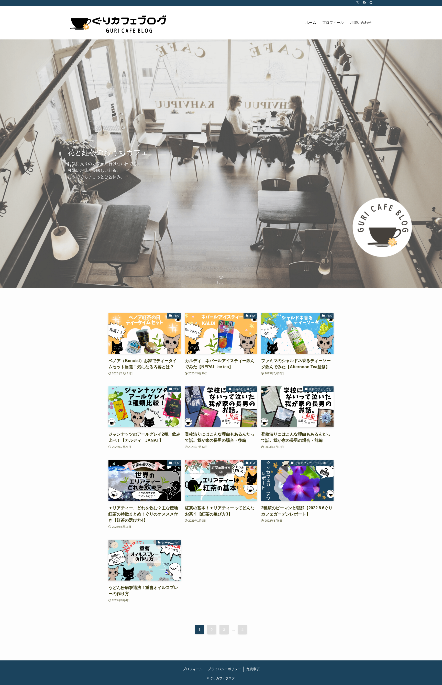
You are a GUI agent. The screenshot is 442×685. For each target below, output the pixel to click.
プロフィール (193, 669)
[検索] (371, 3)
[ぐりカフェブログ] (119, 22)
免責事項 (253, 669)
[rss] (364, 3)
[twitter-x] (358, 3)
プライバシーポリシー (224, 669)
